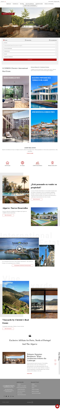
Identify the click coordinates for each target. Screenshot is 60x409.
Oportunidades (34, 381)
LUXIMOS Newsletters (21, 385)
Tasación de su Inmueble (36, 389)
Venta (6, 40)
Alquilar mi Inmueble (35, 387)
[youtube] (6, 392)
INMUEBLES (8, 3)
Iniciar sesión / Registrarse (53, 1)
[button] (55, 358)
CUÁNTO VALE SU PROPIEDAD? (30, 5)
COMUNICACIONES (39, 3)
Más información (8, 215)
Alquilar (33, 383)
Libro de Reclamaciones (21, 390)
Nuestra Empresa (30, 3)
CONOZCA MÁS (30, 153)
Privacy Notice (19, 388)
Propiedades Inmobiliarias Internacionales (22, 265)
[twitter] (8, 392)
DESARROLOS (15, 3)
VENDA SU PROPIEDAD (49, 3)
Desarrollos (28, 40)
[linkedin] (13, 392)
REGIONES (22, 3)
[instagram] (10, 392)
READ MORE (29, 369)
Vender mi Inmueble (35, 385)
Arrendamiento (54, 40)
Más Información (8, 328)
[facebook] (4, 392)
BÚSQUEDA (30, 59)
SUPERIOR (29, 398)
